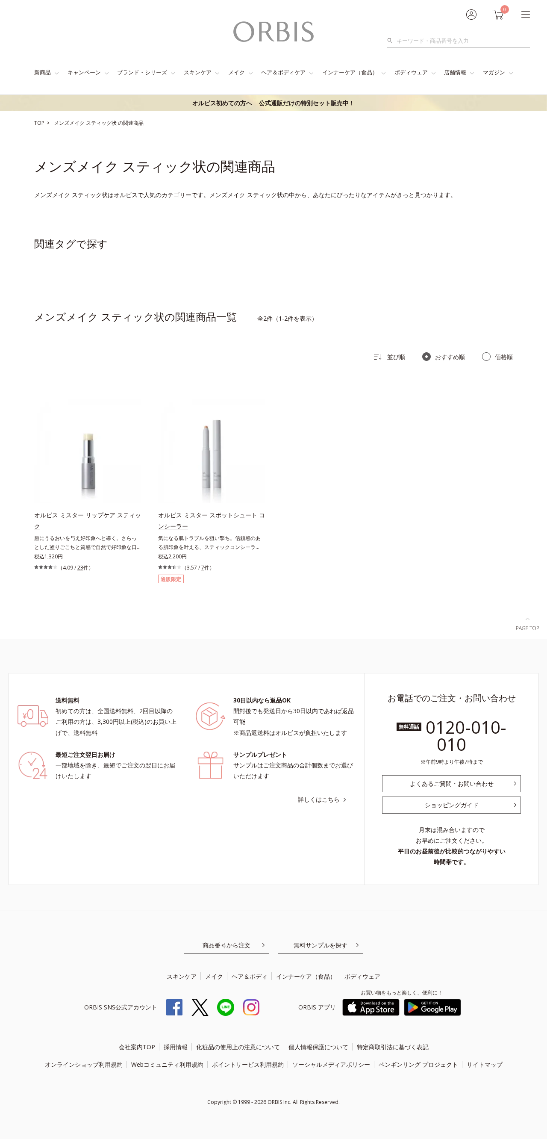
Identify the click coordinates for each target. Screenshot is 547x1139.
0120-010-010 (466, 735)
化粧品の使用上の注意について (238, 1047)
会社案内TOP (137, 1047)
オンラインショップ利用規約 (84, 1064)
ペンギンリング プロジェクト (418, 1064)
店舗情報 (455, 72)
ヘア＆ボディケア (283, 72)
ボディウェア (411, 72)
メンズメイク (70, 123)
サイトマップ (485, 1064)
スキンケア (198, 72)
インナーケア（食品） (350, 72)
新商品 (42, 72)
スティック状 (102, 123)
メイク (236, 72)
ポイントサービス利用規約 (248, 1064)
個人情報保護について (318, 1047)
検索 (392, 40)
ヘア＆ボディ (250, 976)
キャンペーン (84, 72)
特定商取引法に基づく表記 (393, 1047)
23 (80, 567)
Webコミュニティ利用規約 (167, 1064)
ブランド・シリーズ (142, 72)
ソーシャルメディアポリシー (331, 1064)
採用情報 (176, 1047)
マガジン (494, 72)
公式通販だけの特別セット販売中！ (273, 103)
